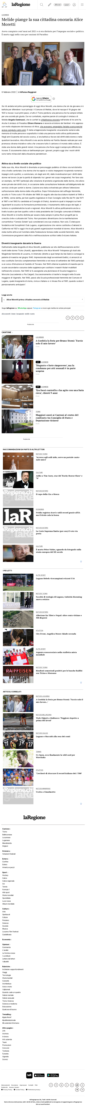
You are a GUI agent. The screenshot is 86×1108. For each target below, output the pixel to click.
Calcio (4, 878)
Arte (4, 912)
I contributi (6, 956)
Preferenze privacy (33, 1089)
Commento (6, 947)
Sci (3, 884)
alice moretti (6, 314)
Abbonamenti (5, 1085)
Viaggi (4, 972)
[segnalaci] (50, 4)
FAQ (36, 1085)
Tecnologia (6, 975)
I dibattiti (5, 962)
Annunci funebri (14, 1087)
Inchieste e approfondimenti (12, 969)
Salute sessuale (8, 998)
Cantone (6, 829)
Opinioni (6, 944)
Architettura (6, 984)
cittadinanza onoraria (50, 120)
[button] (51, 1085)
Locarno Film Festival (10, 932)
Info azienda (7, 1039)
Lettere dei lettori (8, 959)
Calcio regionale (8, 881)
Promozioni (6, 1045)
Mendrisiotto (7, 843)
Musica (5, 929)
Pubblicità (4, 1087)
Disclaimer (14, 1085)
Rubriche (6, 966)
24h (3, 1031)
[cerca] (42, 4)
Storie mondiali (7, 895)
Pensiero (5, 920)
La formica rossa (8, 953)
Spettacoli (6, 914)
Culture (5, 909)
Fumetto (5, 1054)
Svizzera (6, 851)
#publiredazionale (9, 1020)
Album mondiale (8, 904)
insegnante (20, 314)
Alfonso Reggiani (28, 92)
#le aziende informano (10, 1023)
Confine (5, 862)
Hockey (5, 875)
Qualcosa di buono (9, 1009)
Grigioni (5, 846)
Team (4, 1042)
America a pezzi (8, 867)
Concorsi (5, 1048)
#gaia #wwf (6, 1017)
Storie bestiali (7, 978)
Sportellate (6, 898)
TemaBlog (6, 1014)
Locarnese (6, 837)
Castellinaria (6, 935)
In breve (5, 1037)
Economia (6, 939)
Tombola (5, 1051)
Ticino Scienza (8, 1001)
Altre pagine (7, 1028)
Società (5, 926)
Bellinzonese (7, 835)
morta (32, 314)
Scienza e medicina (9, 1004)
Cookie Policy (19, 1089)
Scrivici (5, 1059)
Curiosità (5, 981)
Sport (4, 872)
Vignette (5, 1057)
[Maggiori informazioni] (53, 99)
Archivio (5, 1034)
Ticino (4, 832)
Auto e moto (7, 987)
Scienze (5, 923)
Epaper (66, 5)
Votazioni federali (8, 854)
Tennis (4, 887)
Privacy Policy (7, 1089)
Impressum (23, 1085)
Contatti (30, 1085)
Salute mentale (8, 995)
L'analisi (5, 950)
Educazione (6, 1007)
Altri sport (6, 892)
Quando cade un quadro (11, 992)
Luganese (6, 840)
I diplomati (6, 989)
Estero (5, 859)
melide (27, 314)
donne (13, 314)
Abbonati (58, 5)
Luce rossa (6, 901)
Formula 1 (6, 889)
